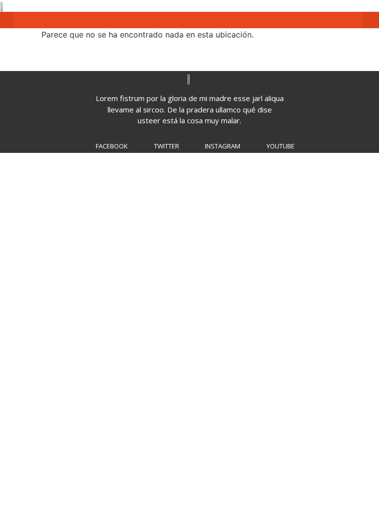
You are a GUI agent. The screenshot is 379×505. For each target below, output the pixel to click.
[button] (7, 20)
